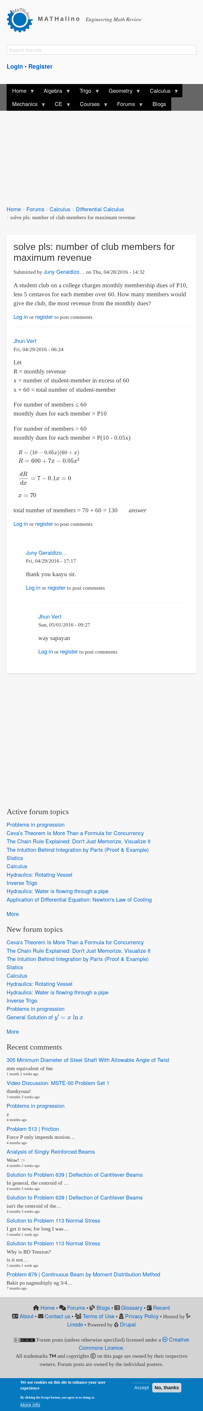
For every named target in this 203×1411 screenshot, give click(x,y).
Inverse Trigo (22, 883)
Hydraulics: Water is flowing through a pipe (57, 891)
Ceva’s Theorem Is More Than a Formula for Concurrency (75, 833)
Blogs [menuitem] (159, 104)
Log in (20, 316)
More (13, 914)
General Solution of (43, 1017)
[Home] (22, 19)
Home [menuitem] (16, 92)
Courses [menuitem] (87, 105)
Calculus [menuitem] (157, 92)
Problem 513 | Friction (33, 1128)
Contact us (57, 1316)
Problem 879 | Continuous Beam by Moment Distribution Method (83, 1274)
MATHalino (59, 19)
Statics (15, 858)
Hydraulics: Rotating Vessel (39, 874)
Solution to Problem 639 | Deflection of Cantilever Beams (75, 1174)
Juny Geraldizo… (64, 271)
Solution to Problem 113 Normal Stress (53, 1220)
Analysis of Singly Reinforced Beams (51, 1151)
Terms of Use (98, 1316)
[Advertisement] (101, 154)
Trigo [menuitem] (82, 92)
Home (14, 209)
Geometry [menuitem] (117, 92)
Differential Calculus (100, 209)
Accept (141, 1387)
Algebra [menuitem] (50, 92)
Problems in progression (35, 824)
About (27, 1316)
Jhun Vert (24, 341)
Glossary (131, 1307)
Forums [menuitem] (123, 105)
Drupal (128, 1324)
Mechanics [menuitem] (22, 105)
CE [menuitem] (55, 105)
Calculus (60, 209)
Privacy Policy (142, 1316)
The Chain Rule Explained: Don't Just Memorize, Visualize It (79, 841)
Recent (161, 1307)
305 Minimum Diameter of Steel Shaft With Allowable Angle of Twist (88, 1060)
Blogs (103, 1307)
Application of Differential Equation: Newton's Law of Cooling (79, 899)
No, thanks (167, 1387)
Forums (35, 209)
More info (30, 1405)
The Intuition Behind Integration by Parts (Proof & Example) (78, 849)
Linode (75, 1324)
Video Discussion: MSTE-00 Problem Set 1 (58, 1083)
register (44, 316)
